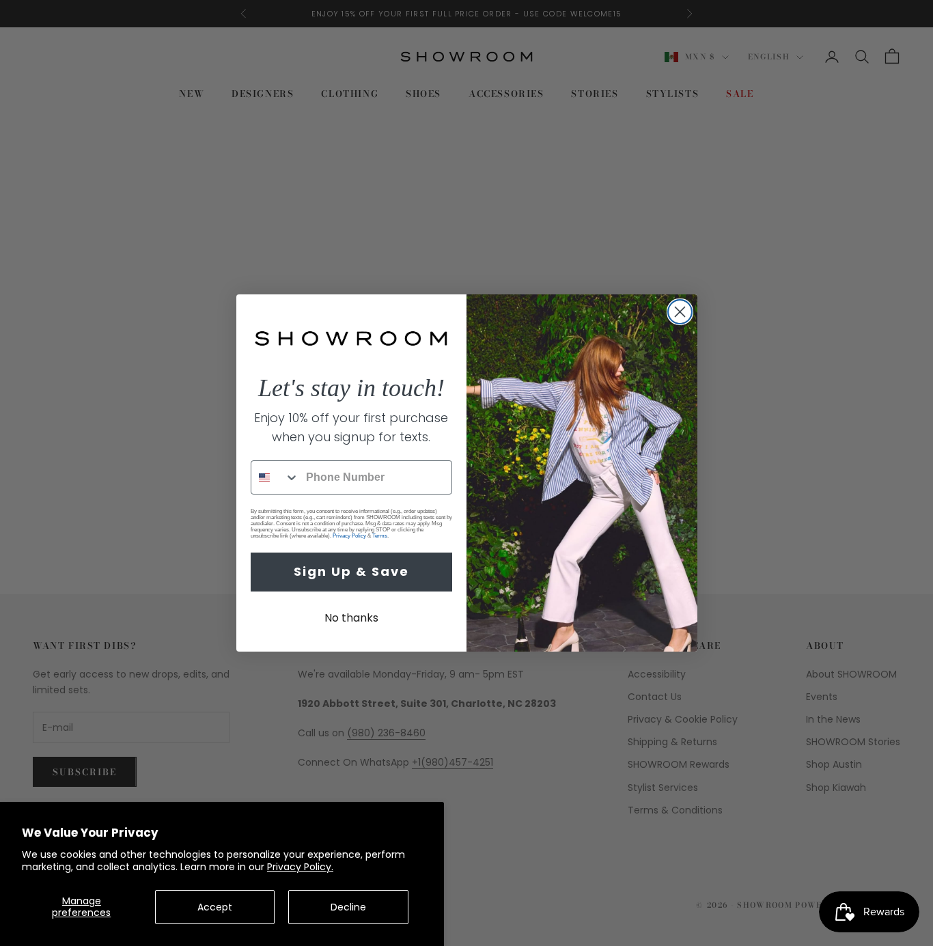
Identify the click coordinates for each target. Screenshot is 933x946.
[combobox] (275, 477)
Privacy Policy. (300, 867)
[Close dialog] (680, 312)
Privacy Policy (349, 536)
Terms (379, 536)
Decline (348, 907)
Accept (214, 907)
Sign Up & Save (351, 571)
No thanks (351, 618)
